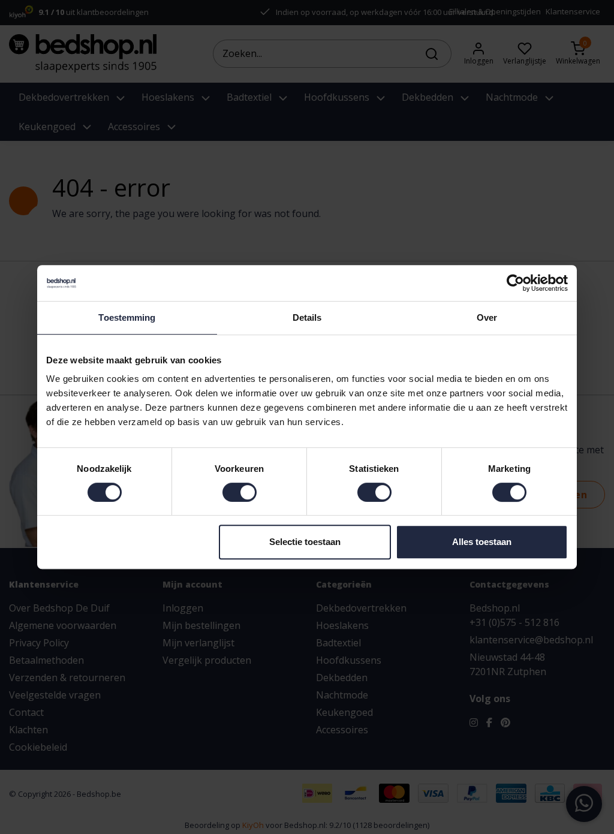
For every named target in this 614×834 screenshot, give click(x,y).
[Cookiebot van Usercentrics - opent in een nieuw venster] (515, 283)
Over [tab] (487, 317)
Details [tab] (307, 317)
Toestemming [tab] (126, 317)
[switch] (239, 492)
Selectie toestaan (305, 542)
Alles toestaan (481, 542)
